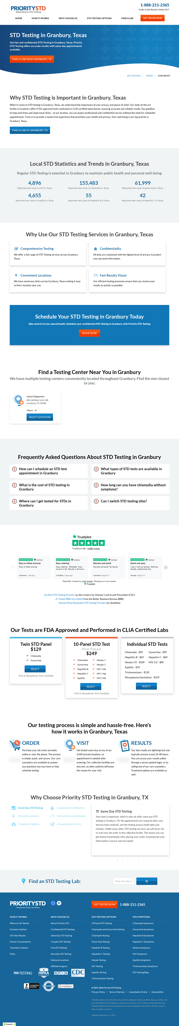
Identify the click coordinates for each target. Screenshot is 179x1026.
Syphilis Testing (99, 972)
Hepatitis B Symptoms (143, 935)
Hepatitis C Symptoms (143, 941)
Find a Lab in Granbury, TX (30, 130)
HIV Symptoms (140, 953)
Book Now (89, 333)
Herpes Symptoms (141, 947)
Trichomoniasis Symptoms (145, 966)
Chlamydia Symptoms (143, 923)
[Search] (146, 881)
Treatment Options (19, 947)
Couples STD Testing (60, 941)
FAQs (12, 953)
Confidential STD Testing (63, 929)
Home (18, 18)
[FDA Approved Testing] (23, 972)
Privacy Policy (98, 992)
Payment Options (18, 929)
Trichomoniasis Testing (102, 978)
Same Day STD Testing (61, 935)
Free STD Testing (59, 947)
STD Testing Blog (141, 972)
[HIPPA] (44, 972)
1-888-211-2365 (154, 5)
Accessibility (157, 992)
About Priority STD (60, 923)
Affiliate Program (59, 966)
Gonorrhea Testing (100, 941)
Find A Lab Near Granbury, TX (32, 59)
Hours (30, 410)
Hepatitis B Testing (101, 947)
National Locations (60, 960)
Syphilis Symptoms (142, 960)
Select (35, 668)
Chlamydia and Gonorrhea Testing (108, 929)
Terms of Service (117, 992)
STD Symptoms (141, 916)
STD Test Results (18, 935)
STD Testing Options (99, 18)
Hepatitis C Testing (101, 953)
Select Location (40, 417)
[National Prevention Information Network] (61, 972)
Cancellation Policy (138, 992)
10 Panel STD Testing (102, 923)
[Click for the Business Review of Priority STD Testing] (31, 985)
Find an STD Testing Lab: (55, 881)
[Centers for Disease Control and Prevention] (78, 972)
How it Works (40, 18)
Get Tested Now (152, 18)
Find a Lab (127, 18)
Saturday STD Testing (61, 953)
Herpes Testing (99, 960)
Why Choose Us (68, 18)
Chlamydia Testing (100, 935)
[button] (117, 860)
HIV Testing (97, 966)
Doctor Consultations (20, 941)
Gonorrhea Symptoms (143, 929)
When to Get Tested (19, 923)
